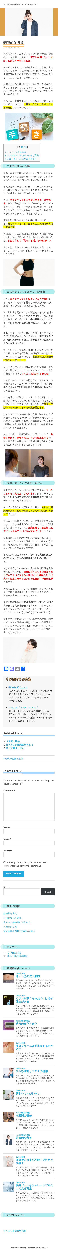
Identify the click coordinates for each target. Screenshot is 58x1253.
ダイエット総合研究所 (14, 1230)
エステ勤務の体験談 (12, 47)
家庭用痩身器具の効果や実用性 (19, 931)
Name (7, 827)
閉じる (24, 147)
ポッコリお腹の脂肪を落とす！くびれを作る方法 (20, 4)
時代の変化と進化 (15, 748)
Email (7, 838)
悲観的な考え (10, 913)
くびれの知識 (14, 952)
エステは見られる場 (15, 152)
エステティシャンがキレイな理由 (22, 155)
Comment (9, 790)
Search (6, 886)
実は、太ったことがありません (21, 158)
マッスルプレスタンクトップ (23, 707)
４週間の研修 (13, 741)
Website (7, 850)
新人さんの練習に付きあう (19, 744)
